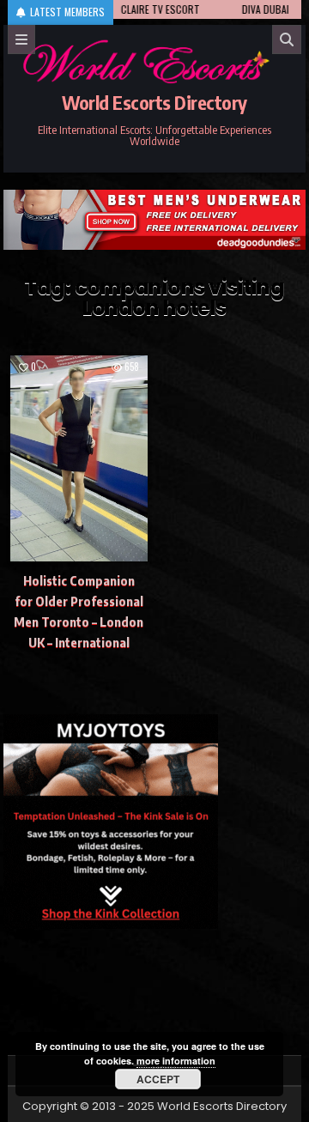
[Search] (286, 39)
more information (175, 1060)
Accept (157, 1079)
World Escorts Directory (154, 102)
